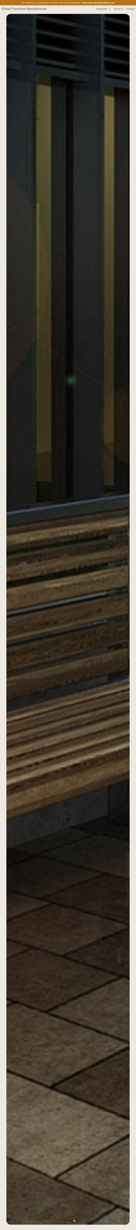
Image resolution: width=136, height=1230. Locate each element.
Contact (130, 8)
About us (118, 8)
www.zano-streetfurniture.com (98, 2)
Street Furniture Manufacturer (24, 9)
